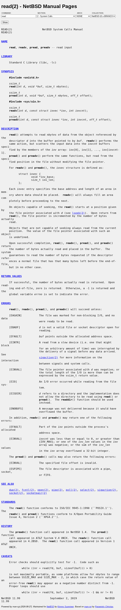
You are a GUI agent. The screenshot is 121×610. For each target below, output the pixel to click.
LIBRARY (6, 56)
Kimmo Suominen (66, 606)
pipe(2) (57, 489)
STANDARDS (8, 501)
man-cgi (88, 606)
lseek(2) (78, 212)
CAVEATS (6, 556)
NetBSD (50, 606)
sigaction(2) (48, 357)
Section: (42, 13)
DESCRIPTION (10, 128)
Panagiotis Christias (104, 606)
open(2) (43, 489)
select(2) (87, 489)
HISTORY (6, 526)
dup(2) (14, 489)
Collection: (98, 13)
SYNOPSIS (7, 71)
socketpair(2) (36, 493)
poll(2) (71, 489)
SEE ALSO (7, 483)
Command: (7, 13)
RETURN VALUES (11, 276)
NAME (4, 41)
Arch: (81, 13)
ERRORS (6, 303)
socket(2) (16, 493)
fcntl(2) (28, 489)
